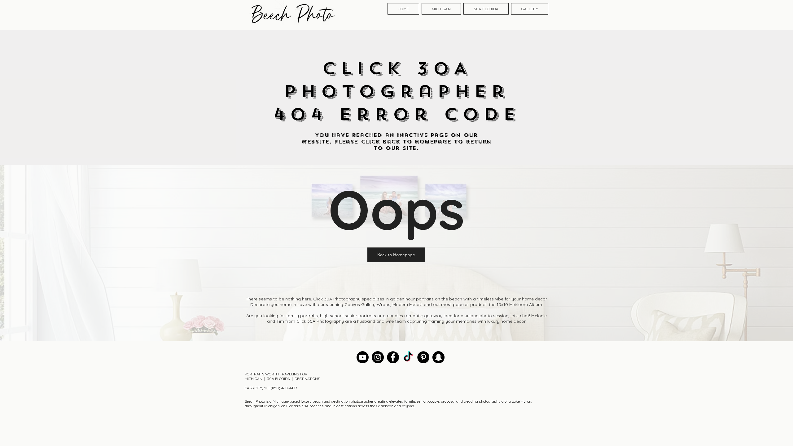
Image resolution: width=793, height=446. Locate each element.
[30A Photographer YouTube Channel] (363, 357)
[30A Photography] (438, 357)
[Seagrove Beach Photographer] (408, 357)
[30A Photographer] (378, 357)
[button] (396, 254)
